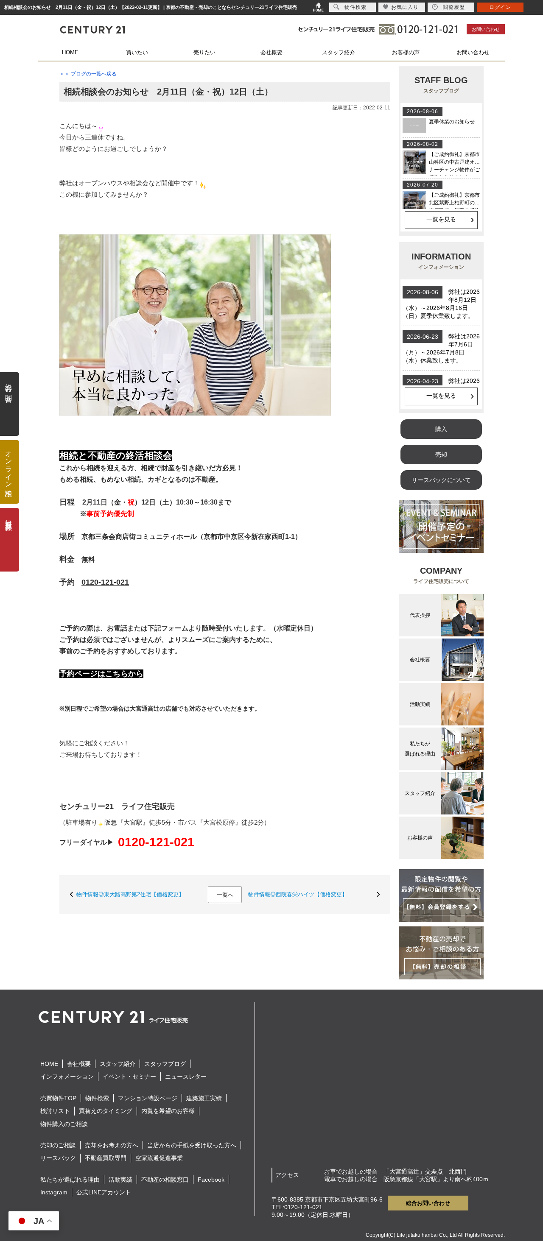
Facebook (211, 1179)
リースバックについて (441, 480)
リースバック (58, 1158)
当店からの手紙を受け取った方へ (191, 1145)
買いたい (137, 52)
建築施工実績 (204, 1098)
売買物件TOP (58, 1098)
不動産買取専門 (105, 1158)
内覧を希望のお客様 (168, 1110)
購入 (441, 429)
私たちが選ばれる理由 (70, 1179)
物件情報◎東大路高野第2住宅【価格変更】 (130, 894)
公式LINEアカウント (103, 1192)
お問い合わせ (486, 29)
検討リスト (55, 1110)
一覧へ (225, 895)
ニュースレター (186, 1076)
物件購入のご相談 (64, 1124)
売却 (441, 454)
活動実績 (120, 1179)
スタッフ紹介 (338, 52)
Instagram (53, 1192)
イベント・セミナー (129, 1076)
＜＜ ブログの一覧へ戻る (88, 74)
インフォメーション (67, 1076)
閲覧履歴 (454, 7)
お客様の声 (406, 52)
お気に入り (405, 7)
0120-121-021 (156, 842)
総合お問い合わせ (428, 1203)
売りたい (204, 52)
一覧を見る (441, 219)
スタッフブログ (165, 1063)
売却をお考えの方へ (111, 1145)
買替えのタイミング (105, 1110)
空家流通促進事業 (159, 1158)
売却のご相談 (58, 1145)
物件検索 (97, 1098)
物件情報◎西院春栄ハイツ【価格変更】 (297, 894)
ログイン (500, 7)
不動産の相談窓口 (165, 1179)
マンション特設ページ (147, 1098)
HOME (70, 52)
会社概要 (271, 52)
